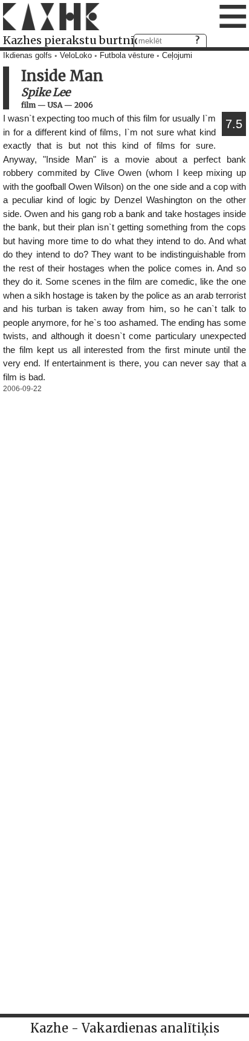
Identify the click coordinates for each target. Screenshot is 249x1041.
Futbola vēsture (127, 55)
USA (55, 104)
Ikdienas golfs (27, 55)
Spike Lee (45, 92)
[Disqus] (124, 548)
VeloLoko (76, 55)
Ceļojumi (177, 55)
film (28, 104)
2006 (83, 104)
